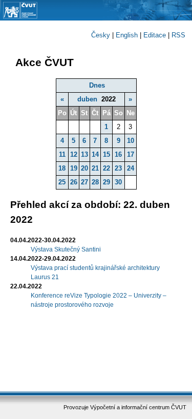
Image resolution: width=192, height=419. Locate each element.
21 (95, 168)
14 (95, 154)
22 (106, 168)
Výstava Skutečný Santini (66, 249)
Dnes (97, 85)
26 (73, 182)
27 (84, 182)
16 (118, 154)
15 (106, 154)
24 (130, 168)
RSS (178, 35)
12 (73, 154)
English (127, 35)
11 (62, 154)
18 (62, 168)
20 (84, 168)
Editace (154, 35)
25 (62, 182)
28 (95, 182)
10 (130, 140)
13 (84, 154)
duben (87, 99)
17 (130, 154)
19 (73, 168)
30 (118, 182)
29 (106, 182)
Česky (100, 35)
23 (118, 168)
